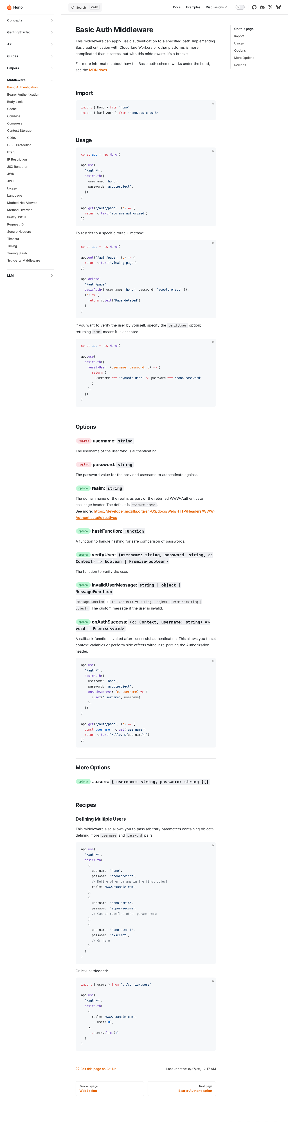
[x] (270, 7)
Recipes (240, 65)
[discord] (262, 7)
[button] (30, 20)
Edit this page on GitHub (99, 1069)
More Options (244, 58)
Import (239, 36)
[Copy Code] (208, 107)
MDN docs (98, 70)
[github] (254, 7)
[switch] (240, 7)
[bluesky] (278, 7)
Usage (239, 43)
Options (240, 50)
